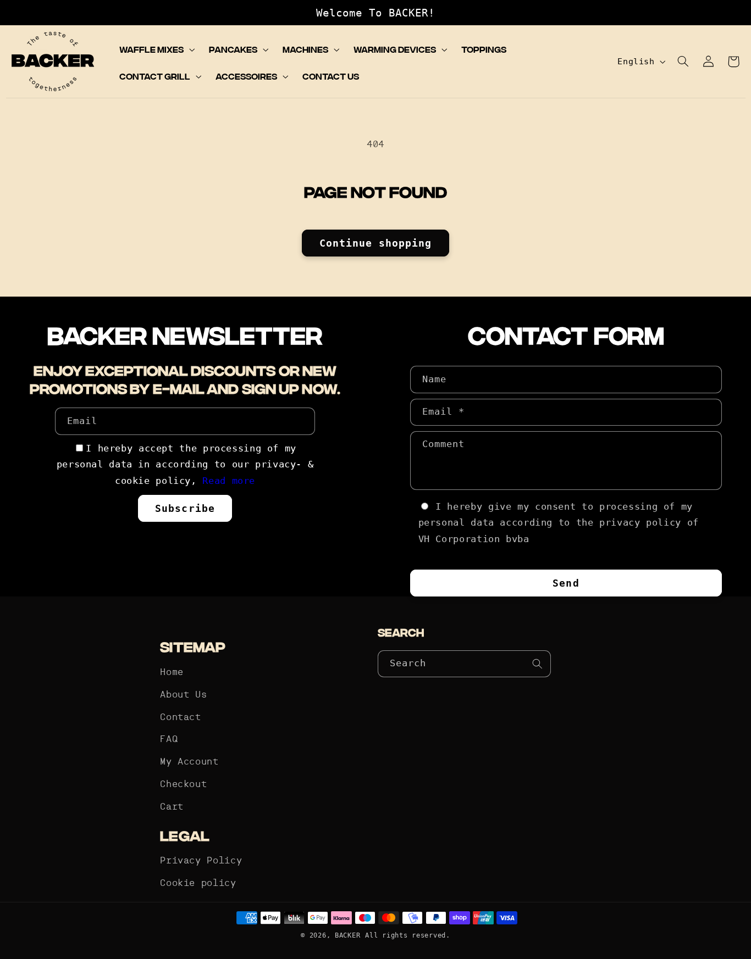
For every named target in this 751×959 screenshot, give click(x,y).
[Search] (537, 663)
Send (566, 583)
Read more (228, 480)
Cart (172, 807)
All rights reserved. (407, 935)
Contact (180, 717)
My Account (189, 762)
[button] (156, 49)
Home (172, 672)
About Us (183, 695)
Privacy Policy (201, 861)
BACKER (347, 935)
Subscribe (184, 508)
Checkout (183, 784)
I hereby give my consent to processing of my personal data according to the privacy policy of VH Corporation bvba (558, 522)
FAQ (169, 739)
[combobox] (464, 664)
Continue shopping (375, 243)
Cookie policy (198, 883)
